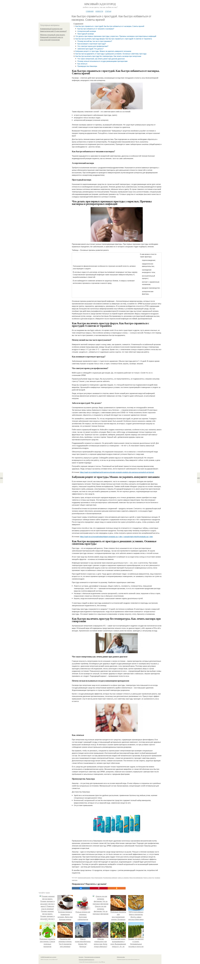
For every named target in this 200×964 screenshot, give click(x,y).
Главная (90, 10)
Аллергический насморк (86, 31)
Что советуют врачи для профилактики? (92, 46)
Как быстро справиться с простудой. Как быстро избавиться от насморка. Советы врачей (109, 26)
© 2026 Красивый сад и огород (48, 957)
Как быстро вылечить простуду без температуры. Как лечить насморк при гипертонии (108, 56)
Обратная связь (121, 957)
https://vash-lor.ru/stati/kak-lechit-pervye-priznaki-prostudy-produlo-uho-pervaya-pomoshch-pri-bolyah (117, 472)
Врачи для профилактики (136, 877)
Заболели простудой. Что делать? (90, 48)
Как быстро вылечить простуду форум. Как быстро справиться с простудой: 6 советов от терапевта (113, 38)
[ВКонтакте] (81, 888)
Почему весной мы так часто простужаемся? (94, 41)
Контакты (81, 957)
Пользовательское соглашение (92, 957)
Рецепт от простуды (148, 877)
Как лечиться (82, 63)
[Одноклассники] (117, 888)
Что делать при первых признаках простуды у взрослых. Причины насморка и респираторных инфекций (115, 36)
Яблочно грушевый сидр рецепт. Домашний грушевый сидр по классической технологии (52, 37)
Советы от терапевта (123, 877)
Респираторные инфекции (110, 877)
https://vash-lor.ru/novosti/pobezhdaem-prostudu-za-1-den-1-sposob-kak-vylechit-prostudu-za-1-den (116, 536)
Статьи (108, 10)
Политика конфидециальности (86, 959)
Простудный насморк (85, 33)
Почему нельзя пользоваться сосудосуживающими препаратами (102, 61)
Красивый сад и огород (100, 4)
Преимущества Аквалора (87, 66)
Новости (99, 10)
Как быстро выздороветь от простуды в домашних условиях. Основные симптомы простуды (111, 53)
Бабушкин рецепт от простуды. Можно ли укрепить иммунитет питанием (103, 51)
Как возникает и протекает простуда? (91, 43)
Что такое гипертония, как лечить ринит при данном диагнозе (101, 58)
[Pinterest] (99, 888)
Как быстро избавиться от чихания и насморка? (95, 28)
